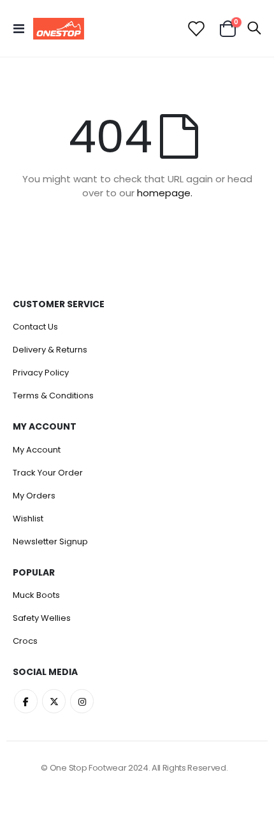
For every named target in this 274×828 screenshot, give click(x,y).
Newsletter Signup (50, 541)
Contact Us (35, 327)
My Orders (34, 496)
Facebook (26, 701)
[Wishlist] (195, 28)
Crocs (25, 641)
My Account (37, 450)
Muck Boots (36, 595)
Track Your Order (48, 473)
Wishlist (28, 518)
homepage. (164, 193)
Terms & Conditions (53, 395)
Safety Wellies (42, 618)
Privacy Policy (41, 373)
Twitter (54, 701)
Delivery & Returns (50, 350)
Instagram (82, 701)
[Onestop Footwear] (58, 29)
